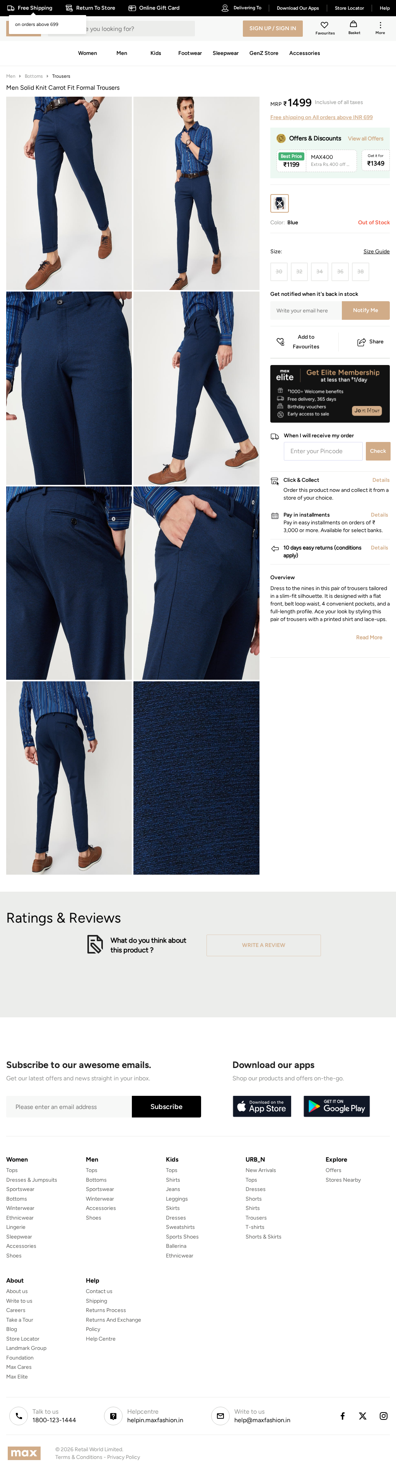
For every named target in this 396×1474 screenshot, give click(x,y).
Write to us (19, 1301)
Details (370, 410)
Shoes (14, 1255)
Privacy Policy (123, 1457)
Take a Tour (19, 1320)
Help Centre (101, 1339)
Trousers (61, 76)
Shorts (254, 1199)
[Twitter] (363, 1416)
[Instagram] (384, 1416)
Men (10, 76)
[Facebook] (342, 1416)
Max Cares (19, 1367)
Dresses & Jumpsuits (31, 1180)
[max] (26, 1453)
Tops (12, 1170)
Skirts (173, 1208)
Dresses (176, 1218)
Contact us (99, 1291)
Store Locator (22, 1339)
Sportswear (20, 1189)
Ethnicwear (20, 1218)
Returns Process (106, 1310)
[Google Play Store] (337, 1106)
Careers (16, 1310)
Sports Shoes (182, 1236)
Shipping (96, 1301)
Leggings (177, 1199)
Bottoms (34, 76)
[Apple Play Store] (261, 1106)
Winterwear (20, 1208)
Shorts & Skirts (264, 1236)
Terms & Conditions (78, 1457)
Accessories (21, 1246)
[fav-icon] (325, 26)
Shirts (173, 1180)
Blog (11, 1329)
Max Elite (17, 1376)
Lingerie (16, 1227)
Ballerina (176, 1246)
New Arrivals (261, 1170)
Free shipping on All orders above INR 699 (321, 117)
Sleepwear (19, 1236)
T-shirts (255, 1227)
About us (17, 1291)
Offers (333, 1170)
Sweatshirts (180, 1227)
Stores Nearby (343, 1180)
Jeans (173, 1189)
